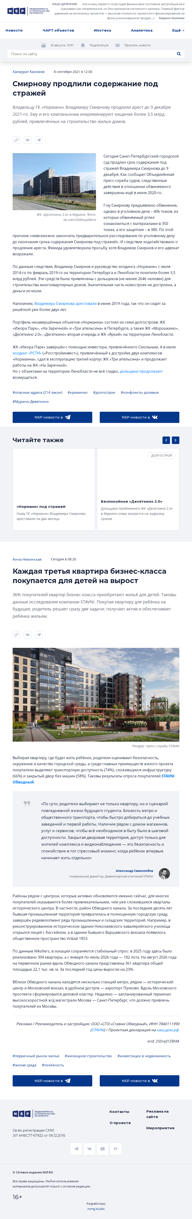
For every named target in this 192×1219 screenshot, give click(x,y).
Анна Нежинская (27, 559)
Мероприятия (160, 1128)
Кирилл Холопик (172, 18)
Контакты (119, 1111)
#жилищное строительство (88, 1055)
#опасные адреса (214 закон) (37, 392)
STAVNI (98, 1029)
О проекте (120, 1123)
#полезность (53, 1065)
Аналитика (141, 30)
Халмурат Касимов (28, 71)
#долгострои (104, 392)
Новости (14, 30)
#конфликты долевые (140, 392)
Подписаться (99, 45)
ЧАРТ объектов (58, 30)
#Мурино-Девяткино (31, 401)
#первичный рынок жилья (36, 1055)
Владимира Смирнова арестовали (65, 303)
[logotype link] (28, 11)
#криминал (78, 392)
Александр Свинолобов (134, 871)
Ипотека (102, 30)
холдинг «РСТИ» (27, 353)
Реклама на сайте (157, 1114)
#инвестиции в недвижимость (144, 1055)
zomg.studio (96, 1209)
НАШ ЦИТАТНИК (64, 4)
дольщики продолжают (141, 371)
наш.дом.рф (167, 1029)
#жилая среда (24, 1065)
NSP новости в (49, 417)
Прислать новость (137, 45)
